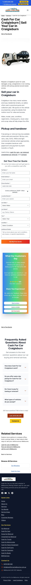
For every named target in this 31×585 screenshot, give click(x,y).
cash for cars (14, 152)
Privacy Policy (7, 580)
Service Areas (5, 512)
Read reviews (15, 303)
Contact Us (15, 421)
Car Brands (4, 509)
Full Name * (4, 170)
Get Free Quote (15, 311)
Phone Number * (5, 183)
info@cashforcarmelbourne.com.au (15, 567)
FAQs (26, 580)
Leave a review (15, 307)
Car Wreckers (15, 465)
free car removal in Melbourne (10, 447)
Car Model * (4, 209)
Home (3, 501)
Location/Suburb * (6, 196)
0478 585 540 (8, 1)
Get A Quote (24, 1)
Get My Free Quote (15, 241)
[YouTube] (6, 493)
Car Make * (4, 202)
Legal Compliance (18, 580)
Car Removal (5, 528)
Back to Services (6, 454)
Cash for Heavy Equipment (9, 545)
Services (4, 506)
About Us (4, 504)
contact (24, 155)
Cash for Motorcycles (8, 542)
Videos (3, 520)
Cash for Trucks (6, 539)
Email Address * (5, 176)
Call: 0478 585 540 (15, 415)
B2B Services (5, 556)
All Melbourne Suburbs (10, 4)
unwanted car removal (9, 155)
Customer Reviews (7, 517)
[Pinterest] (12, 493)
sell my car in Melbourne (9, 449)
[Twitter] (9, 493)
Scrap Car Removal (7, 534)
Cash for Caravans (7, 550)
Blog (2, 515)
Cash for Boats (6, 553)
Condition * (4, 222)
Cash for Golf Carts (7, 547)
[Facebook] (2, 493)
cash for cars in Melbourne (9, 445)
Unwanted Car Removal (8, 537)
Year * (3, 216)
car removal (24, 152)
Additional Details (6, 229)
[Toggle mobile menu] (28, 10)
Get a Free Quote (6, 34)
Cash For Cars (15, 471)
